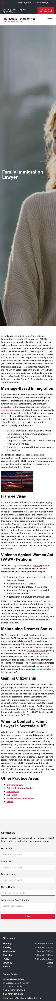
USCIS (24, 339)
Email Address (8, 874)
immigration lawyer (45, 669)
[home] (20, 20)
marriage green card (10, 410)
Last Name (6, 861)
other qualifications (36, 650)
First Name (6, 848)
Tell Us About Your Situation (15, 900)
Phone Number (8, 887)
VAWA (37, 565)
